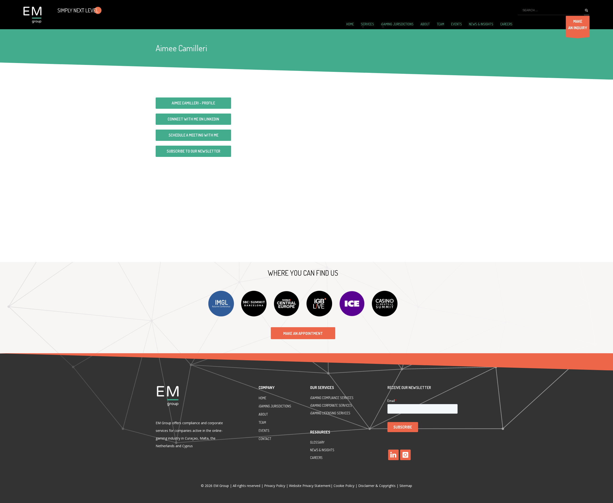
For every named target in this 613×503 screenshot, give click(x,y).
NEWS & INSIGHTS (322, 450)
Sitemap (405, 485)
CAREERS (316, 458)
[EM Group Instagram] (405, 455)
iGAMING (316, 405)
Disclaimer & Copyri (377, 485)
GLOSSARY (317, 442)
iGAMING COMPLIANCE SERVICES (331, 398)
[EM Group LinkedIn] (393, 455)
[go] (586, 10)
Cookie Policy (344, 485)
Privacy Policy (275, 485)
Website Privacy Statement (310, 485)
